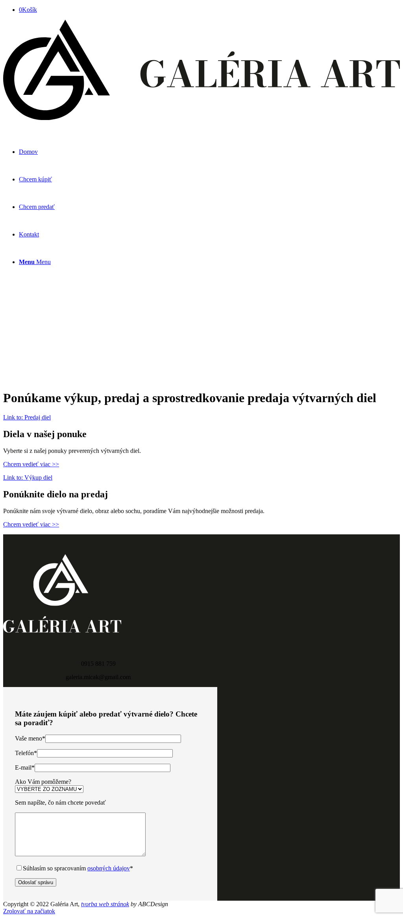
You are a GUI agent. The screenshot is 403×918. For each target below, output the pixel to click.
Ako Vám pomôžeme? (43, 781)
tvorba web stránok (105, 904)
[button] (201, 356)
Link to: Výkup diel (27, 477)
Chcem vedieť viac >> (31, 464)
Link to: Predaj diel (27, 417)
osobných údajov (108, 868)
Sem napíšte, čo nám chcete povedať (60, 802)
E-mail (25, 767)
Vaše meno (30, 738)
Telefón (26, 753)
